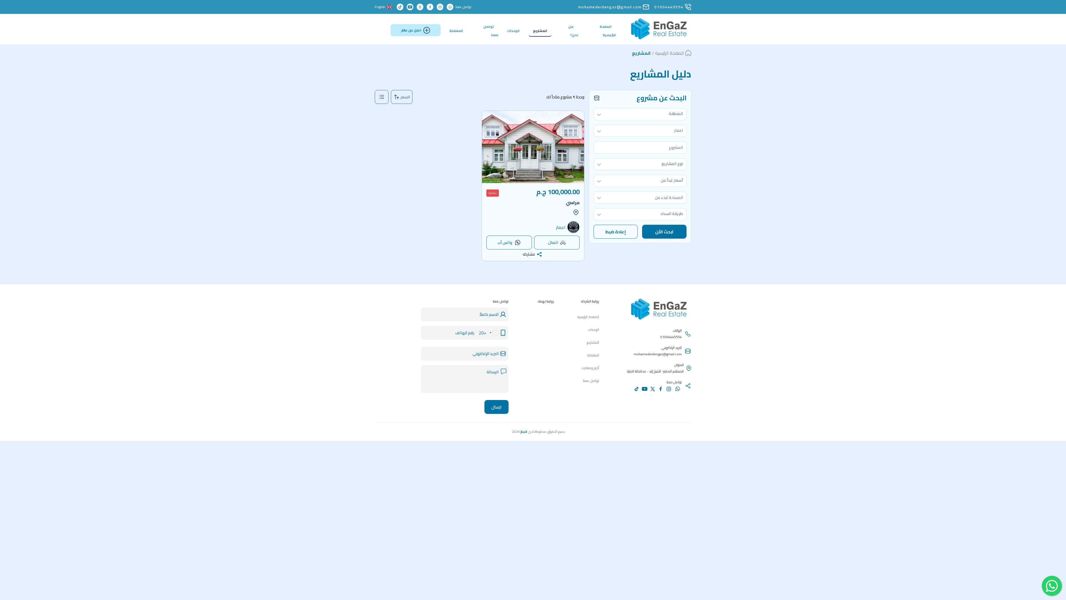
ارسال (496, 407)
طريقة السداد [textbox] (671, 214)
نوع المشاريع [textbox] (672, 164)
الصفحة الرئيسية (608, 30)
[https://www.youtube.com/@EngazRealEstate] (410, 7)
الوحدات (513, 31)
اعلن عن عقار (411, 30)
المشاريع (540, 31)
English (380, 7)
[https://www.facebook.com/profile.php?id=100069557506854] (430, 7)
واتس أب (504, 242)
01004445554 (668, 7)
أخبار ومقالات (590, 368)
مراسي (573, 203)
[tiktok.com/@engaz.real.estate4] (400, 7)
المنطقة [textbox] (676, 114)
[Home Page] (659, 38)
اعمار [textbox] (678, 130)
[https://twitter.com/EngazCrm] (420, 7)
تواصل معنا (490, 30)
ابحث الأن (664, 232)
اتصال (553, 242)
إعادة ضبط (615, 232)
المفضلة (456, 31)
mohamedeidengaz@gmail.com (610, 7)
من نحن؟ (573, 30)
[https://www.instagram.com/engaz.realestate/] (440, 7)
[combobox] (640, 114)
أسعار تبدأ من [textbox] (672, 180)
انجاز (524, 431)
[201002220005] (450, 7)
